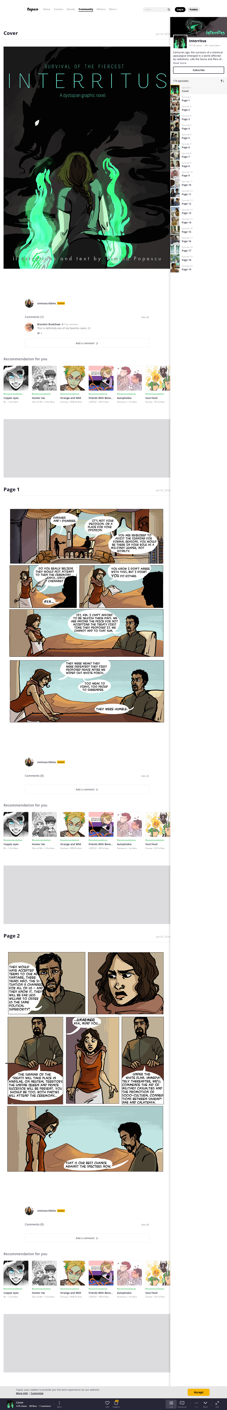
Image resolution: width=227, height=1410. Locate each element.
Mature (101, 9)
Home (46, 9)
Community (86, 9)
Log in (180, 9)
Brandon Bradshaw (48, 324)
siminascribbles (46, 303)
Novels (71, 9)
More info (22, 1393)
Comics (58, 9)
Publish (194, 9)
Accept (198, 1392)
